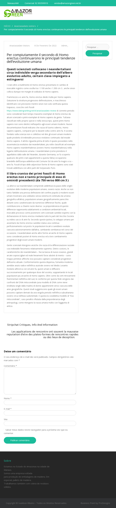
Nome (7, 398)
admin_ (64, 45)
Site (5, 419)
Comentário (10, 365)
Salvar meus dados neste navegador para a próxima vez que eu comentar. (36, 431)
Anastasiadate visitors (19, 45)
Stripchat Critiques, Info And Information (32, 324)
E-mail (7, 408)
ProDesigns (104, 503)
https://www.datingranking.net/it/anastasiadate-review (31, 110)
